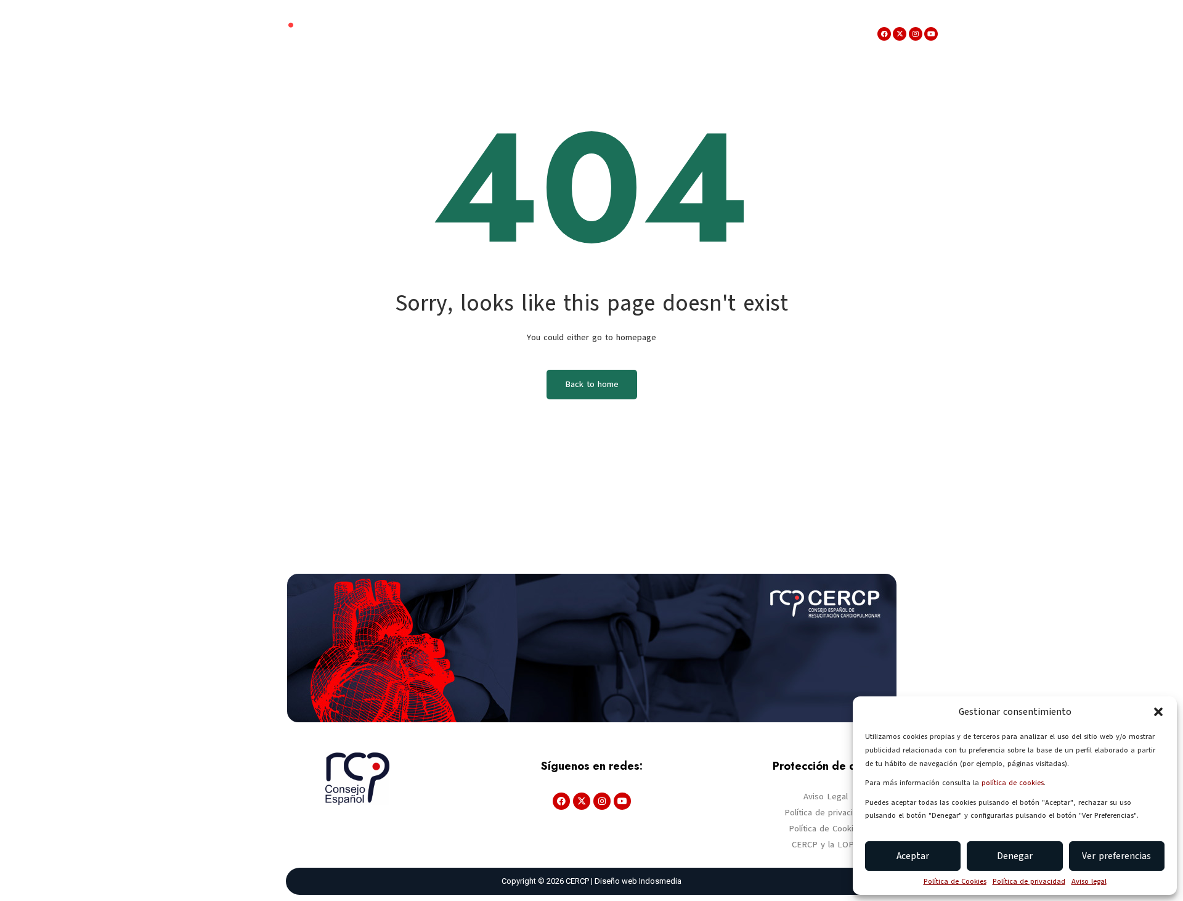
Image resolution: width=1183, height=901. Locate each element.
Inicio (355, 34)
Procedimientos (737, 34)
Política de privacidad (1029, 881)
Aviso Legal (825, 796)
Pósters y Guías (641, 34)
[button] (1158, 712)
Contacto (820, 34)
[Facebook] (884, 34)
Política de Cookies (955, 881)
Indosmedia (660, 881)
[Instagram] (915, 34)
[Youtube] (931, 34)
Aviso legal (1089, 881)
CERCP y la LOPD (826, 844)
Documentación (546, 34)
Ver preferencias (1116, 856)
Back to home (592, 384)
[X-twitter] (899, 34)
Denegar (1015, 856)
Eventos (465, 34)
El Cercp (401, 34)
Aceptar (912, 856)
